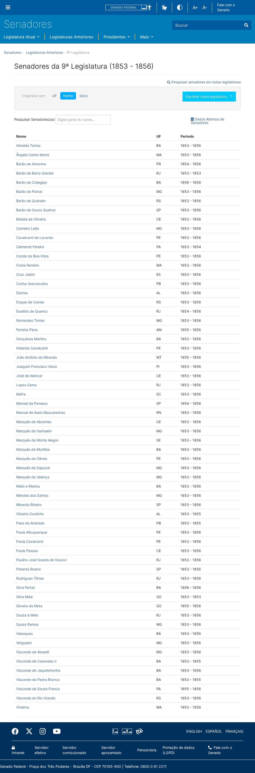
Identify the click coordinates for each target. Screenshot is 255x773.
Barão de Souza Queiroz (36, 210)
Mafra (21, 394)
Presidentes (115, 36)
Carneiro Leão (27, 228)
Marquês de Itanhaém (34, 431)
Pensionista (146, 750)
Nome (68, 96)
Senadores (28, 24)
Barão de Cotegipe (31, 182)
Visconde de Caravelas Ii (36, 661)
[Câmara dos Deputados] (116, 731)
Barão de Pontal (29, 191)
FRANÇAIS (234, 731)
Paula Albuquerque (31, 532)
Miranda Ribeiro (29, 504)
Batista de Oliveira (31, 219)
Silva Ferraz (25, 587)
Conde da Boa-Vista (32, 256)
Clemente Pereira (30, 247)
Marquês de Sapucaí (33, 468)
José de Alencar (29, 376)
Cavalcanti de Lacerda (34, 237)
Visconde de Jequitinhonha (38, 670)
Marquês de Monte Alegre (37, 440)
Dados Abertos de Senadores (207, 121)
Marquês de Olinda (31, 458)
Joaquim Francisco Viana (36, 366)
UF (54, 96)
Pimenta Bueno (28, 569)
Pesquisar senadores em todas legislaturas (205, 82)
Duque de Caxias (30, 302)
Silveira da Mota (29, 606)
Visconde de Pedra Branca (38, 679)
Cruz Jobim (25, 274)
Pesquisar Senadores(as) (35, 119)
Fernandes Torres (30, 320)
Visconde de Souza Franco (38, 689)
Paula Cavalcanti (29, 541)
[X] (29, 731)
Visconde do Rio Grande (35, 698)
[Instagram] (42, 731)
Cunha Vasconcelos (32, 283)
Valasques (24, 633)
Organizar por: (34, 96)
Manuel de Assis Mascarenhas (40, 412)
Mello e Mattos (28, 486)
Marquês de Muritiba (33, 449)
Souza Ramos (27, 624)
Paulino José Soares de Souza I (41, 560)
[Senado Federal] (126, 7)
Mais (145, 36)
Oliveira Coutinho (30, 514)
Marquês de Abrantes (33, 422)
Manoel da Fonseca (32, 403)
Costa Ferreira (27, 265)
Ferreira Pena (27, 330)
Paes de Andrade (30, 523)
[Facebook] (17, 731)
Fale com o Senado (226, 7)
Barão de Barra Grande (35, 173)
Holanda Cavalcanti (32, 348)
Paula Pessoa (27, 551)
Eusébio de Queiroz (32, 311)
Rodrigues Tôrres (30, 578)
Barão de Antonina (31, 164)
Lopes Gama (26, 385)
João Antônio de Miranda (36, 357)
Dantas (22, 293)
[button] (149, 7)
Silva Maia (24, 597)
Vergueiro (24, 643)
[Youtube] (55, 731)
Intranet (18, 753)
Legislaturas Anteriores (71, 36)
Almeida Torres (28, 145)
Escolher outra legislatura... (208, 96)
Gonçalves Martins (31, 339)
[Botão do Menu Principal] (7, 7)
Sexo (83, 96)
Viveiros (22, 707)
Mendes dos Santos (32, 495)
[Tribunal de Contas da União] (138, 731)
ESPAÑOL (214, 731)
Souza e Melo (27, 615)
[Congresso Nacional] (127, 731)
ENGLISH (194, 731)
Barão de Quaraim (31, 201)
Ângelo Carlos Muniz (32, 155)
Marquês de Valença (32, 477)
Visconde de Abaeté (32, 652)
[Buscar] (246, 25)
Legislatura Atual (20, 36)
